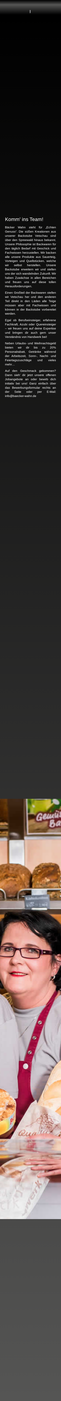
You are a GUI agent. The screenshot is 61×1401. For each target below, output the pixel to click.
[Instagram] (12, 4)
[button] (52, 4)
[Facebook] (7, 4)
